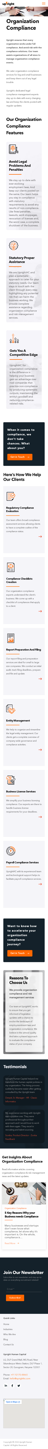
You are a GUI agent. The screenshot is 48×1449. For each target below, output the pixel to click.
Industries (8, 1329)
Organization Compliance (16, 1208)
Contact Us (8, 1345)
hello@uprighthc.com (20, 1379)
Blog (5, 1340)
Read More (10, 1243)
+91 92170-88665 (19, 1375)
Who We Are (9, 1335)
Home (6, 1324)
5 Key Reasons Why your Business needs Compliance (21, 1215)
